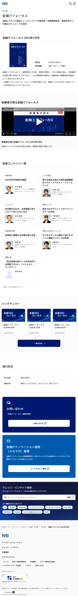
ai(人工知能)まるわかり (32, 512)
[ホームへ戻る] (4, 3)
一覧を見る (38, 343)
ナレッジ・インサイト (19, 527)
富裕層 (12, 507)
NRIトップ (5, 527)
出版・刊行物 (33, 527)
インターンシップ (36, 507)
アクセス (28, 565)
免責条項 (4, 588)
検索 (69, 497)
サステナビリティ (8, 557)
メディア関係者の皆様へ (48, 562)
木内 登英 (67, 507)
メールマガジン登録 (38, 468)
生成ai (17, 512)
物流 (46, 512)
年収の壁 (7, 512)
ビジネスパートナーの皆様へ (12, 565)
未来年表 (22, 507)
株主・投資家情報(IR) (19, 562)
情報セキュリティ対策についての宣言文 (57, 588)
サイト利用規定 (12, 588)
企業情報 (5, 552)
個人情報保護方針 (23, 588)
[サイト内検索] (70, 3)
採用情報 (33, 562)
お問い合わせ (38, 423)
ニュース (5, 562)
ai (4, 507)
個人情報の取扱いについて (37, 588)
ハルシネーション (53, 507)
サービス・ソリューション (12, 542)
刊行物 (43, 527)
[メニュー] (74, 4)
